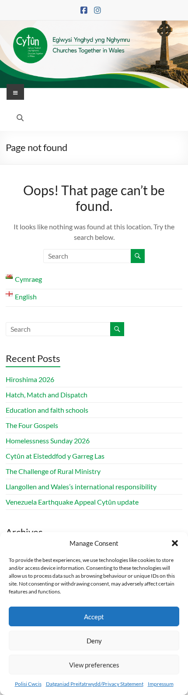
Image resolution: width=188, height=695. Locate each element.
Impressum (161, 684)
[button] (175, 543)
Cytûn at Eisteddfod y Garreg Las (55, 456)
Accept (94, 617)
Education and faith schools (47, 410)
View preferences (94, 665)
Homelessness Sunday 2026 (48, 440)
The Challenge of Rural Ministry (53, 471)
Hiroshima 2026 (30, 379)
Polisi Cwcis (28, 684)
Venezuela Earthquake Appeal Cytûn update (72, 502)
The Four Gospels (32, 425)
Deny (94, 641)
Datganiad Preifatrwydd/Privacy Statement (94, 684)
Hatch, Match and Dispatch (46, 394)
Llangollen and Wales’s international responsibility (81, 486)
